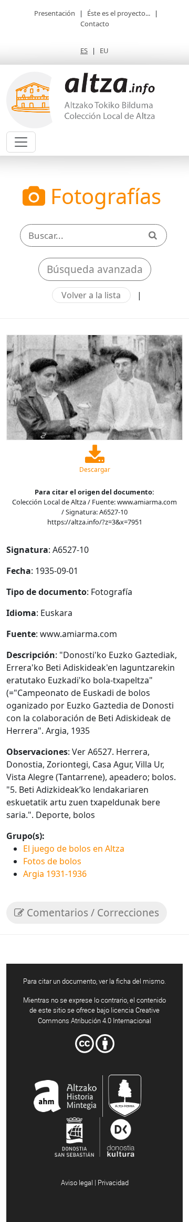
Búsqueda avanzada (95, 269)
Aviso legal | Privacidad (95, 1182)
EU (104, 50)
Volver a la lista (91, 295)
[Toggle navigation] (21, 142)
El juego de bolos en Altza (73, 848)
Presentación (54, 13)
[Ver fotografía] (94, 386)
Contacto (94, 23)
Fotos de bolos (52, 861)
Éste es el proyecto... (118, 13)
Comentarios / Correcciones (91, 913)
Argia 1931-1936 (55, 874)
